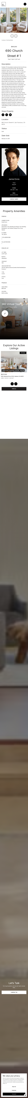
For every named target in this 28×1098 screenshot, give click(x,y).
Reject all (14, 1086)
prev (12, 36)
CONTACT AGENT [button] (14, 199)
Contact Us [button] (14, 992)
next (15, 36)
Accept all (14, 1094)
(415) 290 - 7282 (14, 189)
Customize (14, 1090)
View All (14, 388)
